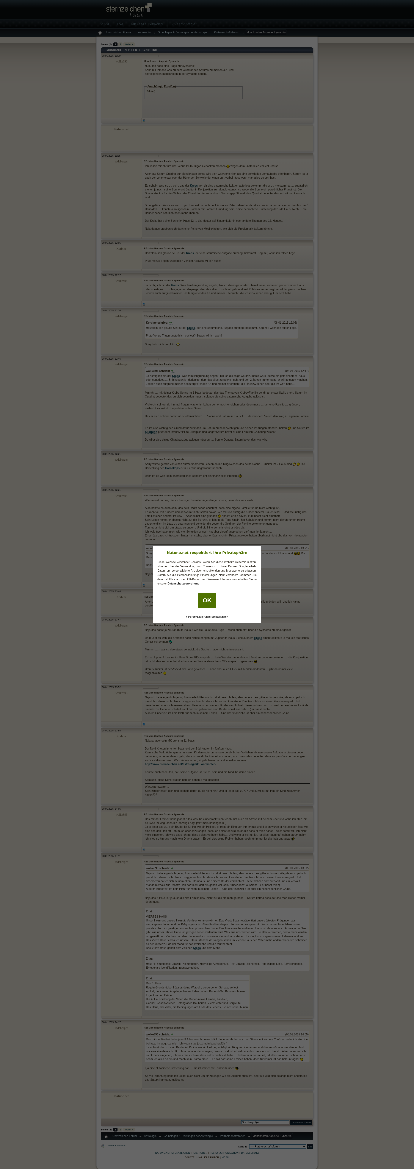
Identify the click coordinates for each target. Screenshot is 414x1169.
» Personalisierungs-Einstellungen (207, 616)
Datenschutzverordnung (183, 583)
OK (207, 600)
